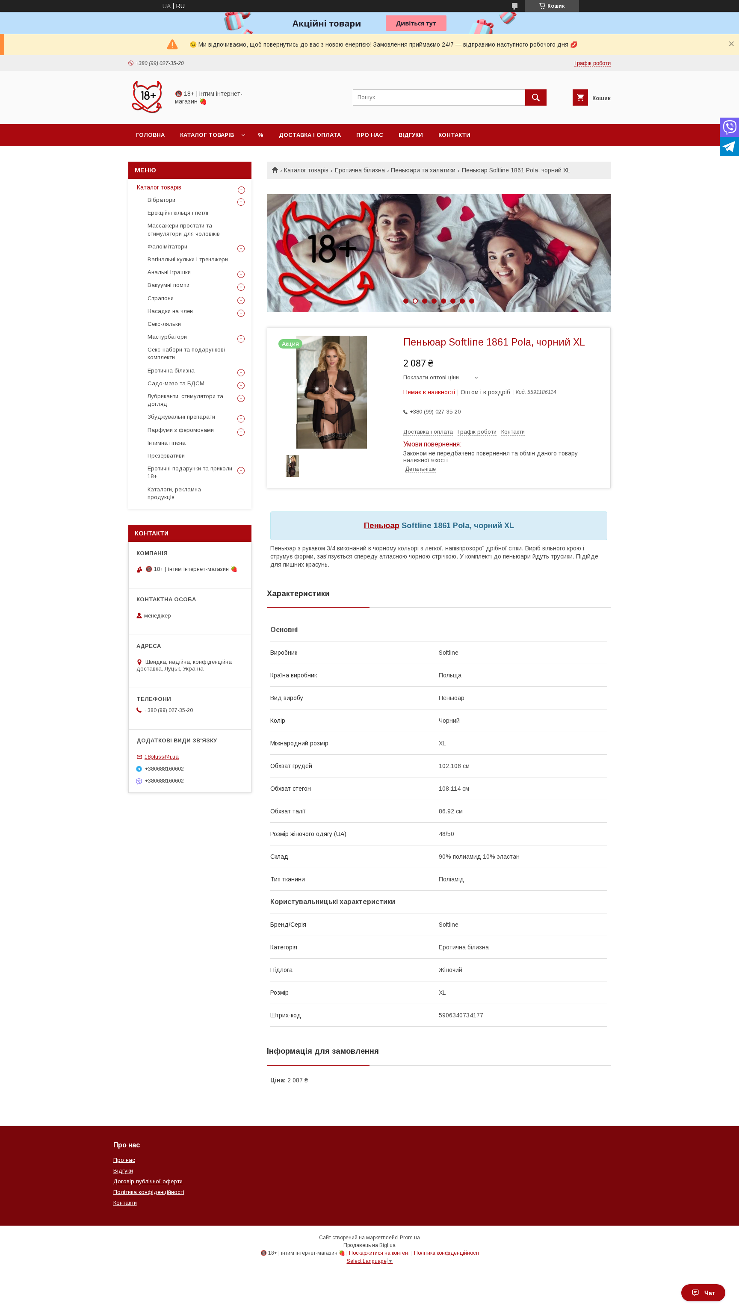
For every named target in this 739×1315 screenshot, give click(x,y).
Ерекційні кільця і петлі (178, 213)
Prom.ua (410, 1238)
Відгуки (411, 135)
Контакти (454, 135)
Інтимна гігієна (167, 443)
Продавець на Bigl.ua (369, 1245)
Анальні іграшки (169, 272)
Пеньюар (381, 525)
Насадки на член (170, 311)
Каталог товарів (207, 135)
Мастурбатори (167, 337)
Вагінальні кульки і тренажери (188, 259)
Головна (150, 135)
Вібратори (161, 200)
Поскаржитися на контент (379, 1253)
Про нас (369, 135)
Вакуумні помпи (168, 285)
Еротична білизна (360, 170)
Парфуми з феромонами (181, 430)
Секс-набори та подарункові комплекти (186, 353)
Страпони (161, 298)
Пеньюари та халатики (423, 170)
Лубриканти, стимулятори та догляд (185, 400)
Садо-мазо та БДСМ (176, 383)
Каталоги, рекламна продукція (174, 493)
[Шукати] (536, 97)
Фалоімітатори (167, 246)
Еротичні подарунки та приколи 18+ (190, 472)
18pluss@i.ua (162, 757)
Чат (709, 1292)
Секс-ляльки (164, 324)
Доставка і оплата (310, 135)
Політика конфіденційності (148, 1192)
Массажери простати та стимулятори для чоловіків (184, 229)
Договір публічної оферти (148, 1181)
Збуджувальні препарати (181, 417)
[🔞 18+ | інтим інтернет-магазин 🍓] (146, 112)
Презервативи (166, 455)
